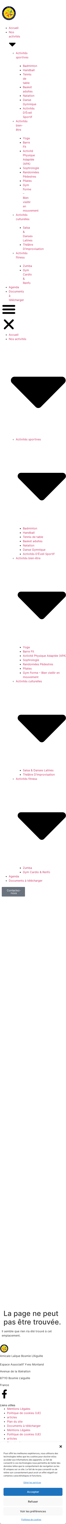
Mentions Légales (18, 1408)
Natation (28, 95)
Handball (29, 70)
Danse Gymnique (34, 549)
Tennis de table (33, 537)
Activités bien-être (21, 125)
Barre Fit (28, 651)
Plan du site (15, 1421)
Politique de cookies (31, 1519)
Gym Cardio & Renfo (36, 872)
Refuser (33, 1501)
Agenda (14, 287)
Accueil (13, 28)
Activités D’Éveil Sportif (28, 113)
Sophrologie (31, 168)
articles (12, 1417)
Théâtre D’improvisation (39, 774)
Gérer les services (32, 1482)
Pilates (27, 180)
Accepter (33, 1491)
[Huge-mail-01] (14, 1394)
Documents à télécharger (25, 880)
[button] (60, 1446)
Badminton (30, 66)
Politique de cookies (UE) (24, 1413)
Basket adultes (32, 541)
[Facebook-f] (4, 1394)
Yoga (26, 138)
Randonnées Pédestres (38, 664)
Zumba (27, 266)
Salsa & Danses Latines (38, 770)
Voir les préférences (33, 1511)
